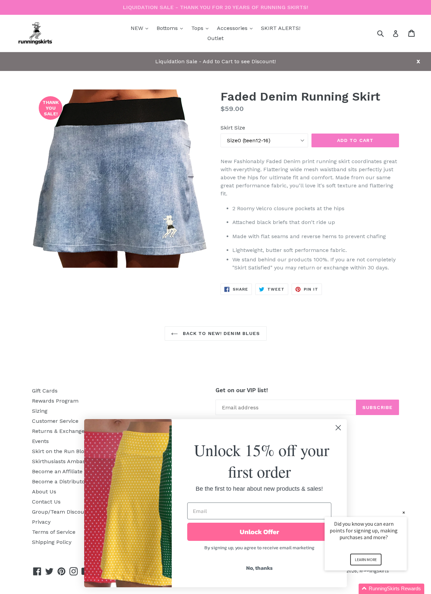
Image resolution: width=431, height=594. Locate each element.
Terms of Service (53, 532)
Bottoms (171, 28)
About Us (44, 491)
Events (40, 441)
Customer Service (55, 421)
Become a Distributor (59, 481)
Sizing (39, 411)
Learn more (366, 559)
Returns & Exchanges (59, 431)
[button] (373, 589)
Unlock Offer (259, 532)
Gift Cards (45, 390)
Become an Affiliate (57, 471)
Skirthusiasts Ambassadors (67, 461)
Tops (201, 28)
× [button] (403, 512)
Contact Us (46, 501)
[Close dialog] (338, 428)
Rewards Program (55, 401)
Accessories (236, 28)
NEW (141, 28)
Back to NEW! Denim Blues (220, 333)
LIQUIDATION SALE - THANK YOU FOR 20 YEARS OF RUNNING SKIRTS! (215, 7)
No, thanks (259, 568)
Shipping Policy (51, 542)
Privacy (41, 522)
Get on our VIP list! (242, 390)
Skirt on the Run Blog (59, 451)
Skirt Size (233, 127)
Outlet (215, 38)
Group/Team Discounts (62, 512)
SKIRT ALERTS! (280, 28)
